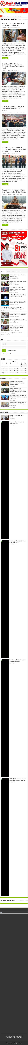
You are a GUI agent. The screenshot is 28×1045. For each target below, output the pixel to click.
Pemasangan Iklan (18, 1037)
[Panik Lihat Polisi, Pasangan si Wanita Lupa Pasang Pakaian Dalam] (5, 296)
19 (10, 370)
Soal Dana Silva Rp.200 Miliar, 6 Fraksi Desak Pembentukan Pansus (13, 108)
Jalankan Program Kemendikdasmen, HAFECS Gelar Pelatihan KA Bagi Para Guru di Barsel (17, 404)
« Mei (2, 374)
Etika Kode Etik (9, 1037)
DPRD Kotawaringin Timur (14, 112)
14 (17, 368)
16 (25, 368)
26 (10, 372)
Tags (20, 271)
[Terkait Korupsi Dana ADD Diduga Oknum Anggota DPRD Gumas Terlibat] (5, 321)
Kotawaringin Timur (13, 153)
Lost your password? (6, 353)
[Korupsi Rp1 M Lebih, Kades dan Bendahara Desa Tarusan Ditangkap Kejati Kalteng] (5, 289)
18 (6, 370)
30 (25, 372)
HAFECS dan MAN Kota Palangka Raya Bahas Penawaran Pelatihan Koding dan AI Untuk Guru (18, 397)
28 (17, 372)
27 (14, 372)
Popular (3, 271)
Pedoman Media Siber (17, 1036)
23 (25, 370)
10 (2, 368)
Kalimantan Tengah (13, 27)
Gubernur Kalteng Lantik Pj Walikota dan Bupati (11, 332)
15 (21, 368)
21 (17, 370)
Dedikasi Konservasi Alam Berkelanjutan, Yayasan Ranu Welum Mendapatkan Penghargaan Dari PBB (17, 390)
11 (6, 368)
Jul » (5, 374)
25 (6, 372)
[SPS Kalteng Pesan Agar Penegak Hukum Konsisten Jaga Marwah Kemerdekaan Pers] (5, 328)
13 (14, 368)
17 (2, 370)
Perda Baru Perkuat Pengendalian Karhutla (12, 16)
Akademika (11, 70)
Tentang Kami (9, 1036)
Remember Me (12, 350)
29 (21, 372)
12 (10, 368)
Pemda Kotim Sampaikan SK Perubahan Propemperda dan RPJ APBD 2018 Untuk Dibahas (14, 149)
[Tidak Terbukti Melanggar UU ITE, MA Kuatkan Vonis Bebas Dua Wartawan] (5, 303)
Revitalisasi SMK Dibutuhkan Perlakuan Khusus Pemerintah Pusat (13, 66)
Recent (8, 271)
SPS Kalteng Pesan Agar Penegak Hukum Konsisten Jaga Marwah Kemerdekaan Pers (16, 327)
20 (14, 370)
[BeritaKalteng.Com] (14, 3)
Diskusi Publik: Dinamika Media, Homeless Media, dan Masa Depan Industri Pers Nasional (17, 383)
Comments (14, 271)
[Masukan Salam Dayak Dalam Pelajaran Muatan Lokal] (5, 283)
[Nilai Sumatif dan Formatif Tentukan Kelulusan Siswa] (5, 277)
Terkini (18, 27)
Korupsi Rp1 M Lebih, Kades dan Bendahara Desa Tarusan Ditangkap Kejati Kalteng (17, 289)
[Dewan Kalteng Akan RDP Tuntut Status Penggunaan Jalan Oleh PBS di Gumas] (5, 315)
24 (2, 372)
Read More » (5, 58)
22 (21, 370)
